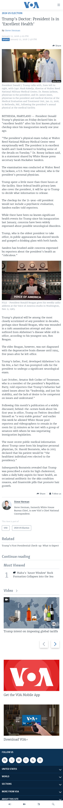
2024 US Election (12, 13)
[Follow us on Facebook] (5, 760)
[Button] (56, 45)
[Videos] (24, 804)
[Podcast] (40, 760)
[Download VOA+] (31, 720)
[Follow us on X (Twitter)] (12, 760)
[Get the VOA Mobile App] (31, 675)
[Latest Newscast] (9, 804)
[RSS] (33, 760)
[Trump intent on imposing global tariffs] (31, 612)
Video (8, 591)
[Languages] (38, 804)
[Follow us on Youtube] (19, 760)
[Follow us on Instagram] (26, 760)
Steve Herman (12, 30)
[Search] (53, 804)
